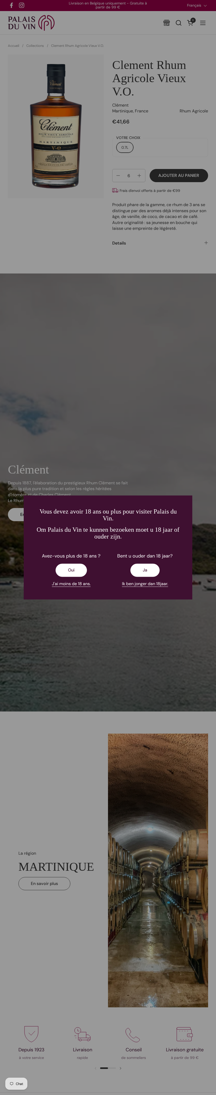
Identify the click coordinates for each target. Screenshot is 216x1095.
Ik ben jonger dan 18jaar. (145, 583)
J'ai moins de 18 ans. (71, 583)
